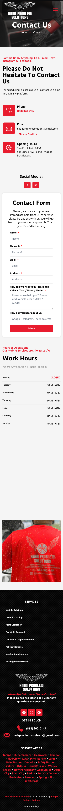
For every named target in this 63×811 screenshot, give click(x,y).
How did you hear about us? (26, 313)
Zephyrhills (44, 770)
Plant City (18, 773)
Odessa (21, 766)
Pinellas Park (38, 759)
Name (13, 233)
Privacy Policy (31, 806)
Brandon (55, 755)
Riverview (13, 759)
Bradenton (15, 777)
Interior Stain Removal (17, 654)
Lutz (25, 759)
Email (13, 260)
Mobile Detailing (14, 610)
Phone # (15, 246)
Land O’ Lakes (37, 766)
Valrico (10, 766)
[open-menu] (54, 10)
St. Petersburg (22, 755)
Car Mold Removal (15, 632)
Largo (52, 759)
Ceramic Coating (14, 617)
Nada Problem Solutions (17, 797)
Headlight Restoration (17, 662)
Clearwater (40, 755)
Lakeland (30, 777)
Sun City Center (47, 773)
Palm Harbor (14, 762)
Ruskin (31, 773)
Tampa (7, 755)
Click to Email (26, 134)
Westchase (31, 781)
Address (15, 273)
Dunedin (29, 762)
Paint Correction (14, 625)
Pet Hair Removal (14, 647)
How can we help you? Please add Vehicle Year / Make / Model (29, 289)
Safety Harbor (46, 762)
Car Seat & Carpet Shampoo (20, 640)
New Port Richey (24, 770)
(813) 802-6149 (25, 111)
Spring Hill (45, 777)
